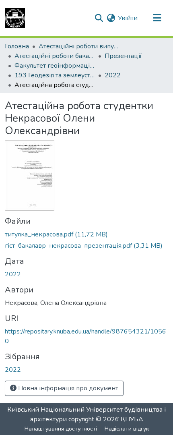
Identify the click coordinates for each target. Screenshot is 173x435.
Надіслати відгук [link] (127, 429)
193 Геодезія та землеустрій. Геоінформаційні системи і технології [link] (54, 75)
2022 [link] (113, 75)
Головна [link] (17, 46)
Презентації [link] (123, 56)
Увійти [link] (128, 18)
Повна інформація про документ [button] (67, 388)
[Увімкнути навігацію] (157, 18)
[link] (86, 234)
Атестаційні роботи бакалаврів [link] (54, 56)
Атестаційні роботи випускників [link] (79, 46)
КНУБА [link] (132, 419)
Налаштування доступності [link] (61, 429)
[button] (15, 18)
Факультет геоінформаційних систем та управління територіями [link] (54, 65)
